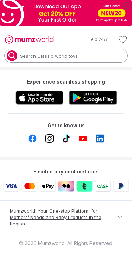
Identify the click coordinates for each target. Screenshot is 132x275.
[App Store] (39, 98)
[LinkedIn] (100, 138)
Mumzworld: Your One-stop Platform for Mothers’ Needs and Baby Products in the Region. (55, 217)
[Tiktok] (66, 138)
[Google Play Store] (93, 98)
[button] (92, 39)
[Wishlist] (123, 39)
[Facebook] (32, 138)
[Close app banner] (126, 5)
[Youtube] (83, 138)
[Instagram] (49, 138)
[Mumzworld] (29, 39)
